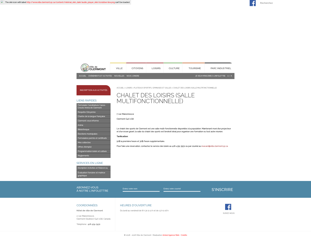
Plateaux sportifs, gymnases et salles (152, 88)
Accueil (82, 76)
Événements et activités (100, 76)
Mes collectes (84, 142)
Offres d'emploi (84, 147)
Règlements (83, 155)
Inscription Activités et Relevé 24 (93, 168)
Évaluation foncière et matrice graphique (91, 174)
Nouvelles (119, 76)
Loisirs (129, 88)
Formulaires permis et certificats (92, 138)
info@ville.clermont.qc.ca (88, 227)
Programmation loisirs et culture (92, 151)
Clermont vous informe (88, 121)
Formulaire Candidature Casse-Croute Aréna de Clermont (92, 106)
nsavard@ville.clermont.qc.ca (215, 146)
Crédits (184, 235)
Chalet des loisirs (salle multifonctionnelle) (195, 88)
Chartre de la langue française (91, 116)
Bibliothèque (83, 129)
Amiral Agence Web (171, 235)
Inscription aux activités (93, 90)
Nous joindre (133, 76)
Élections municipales (87, 134)
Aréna (80, 125)
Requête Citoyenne (87, 112)
